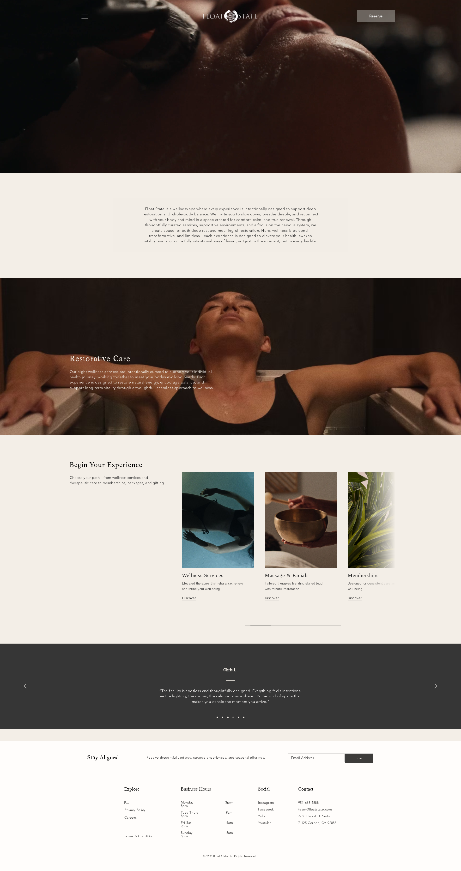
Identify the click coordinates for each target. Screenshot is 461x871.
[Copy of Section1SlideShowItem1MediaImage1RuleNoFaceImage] (233, 717)
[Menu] (84, 16)
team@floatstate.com (315, 809)
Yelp (261, 816)
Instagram (266, 802)
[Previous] (25, 686)
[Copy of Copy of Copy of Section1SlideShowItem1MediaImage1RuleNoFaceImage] (243, 717)
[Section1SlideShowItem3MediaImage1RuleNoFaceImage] (228, 717)
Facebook (266, 809)
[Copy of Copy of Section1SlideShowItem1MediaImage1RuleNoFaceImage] (238, 717)
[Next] (436, 686)
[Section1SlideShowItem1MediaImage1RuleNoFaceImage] (217, 717)
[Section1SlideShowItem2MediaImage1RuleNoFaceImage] (222, 717)
